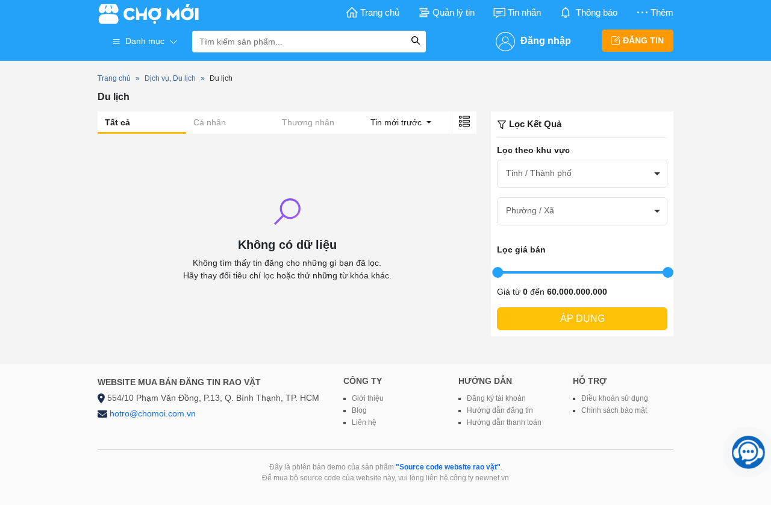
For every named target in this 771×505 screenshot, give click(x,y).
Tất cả (117, 122)
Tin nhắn (524, 12)
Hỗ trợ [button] (590, 381)
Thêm (662, 12)
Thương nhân (308, 122)
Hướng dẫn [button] (485, 381)
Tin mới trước (397, 122)
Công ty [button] (362, 381)
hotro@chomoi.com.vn (153, 413)
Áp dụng (582, 318)
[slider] (497, 272)
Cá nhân (209, 122)
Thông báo (596, 12)
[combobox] (582, 174)
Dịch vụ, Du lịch (170, 78)
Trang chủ (379, 12)
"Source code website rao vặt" (448, 467)
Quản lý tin (453, 12)
